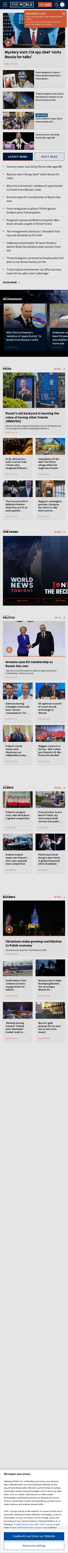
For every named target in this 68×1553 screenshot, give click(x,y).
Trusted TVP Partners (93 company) (26, 1528)
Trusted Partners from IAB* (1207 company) (34, 1524)
